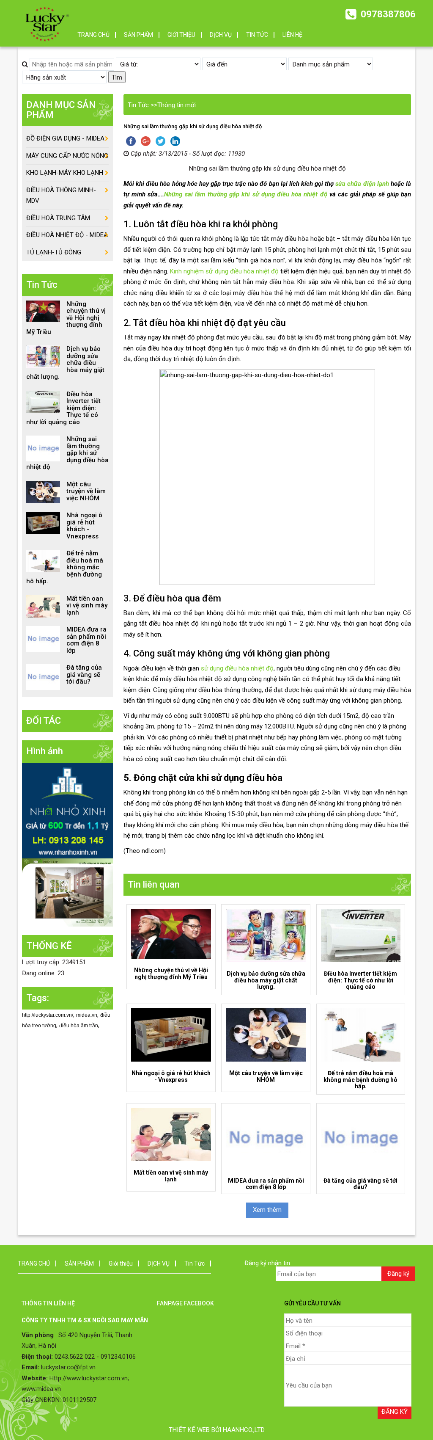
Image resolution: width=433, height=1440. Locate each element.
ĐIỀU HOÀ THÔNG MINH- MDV (61, 195)
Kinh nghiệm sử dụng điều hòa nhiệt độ (224, 271)
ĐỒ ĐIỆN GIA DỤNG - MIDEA (65, 138)
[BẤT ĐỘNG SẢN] (67, 892)
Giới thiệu (181, 34)
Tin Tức (257, 34)
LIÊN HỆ (292, 34)
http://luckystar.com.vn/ (47, 1015)
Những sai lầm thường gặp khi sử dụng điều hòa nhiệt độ (245, 194)
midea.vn (86, 1015)
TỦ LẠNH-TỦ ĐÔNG (53, 252)
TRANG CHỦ (93, 34)
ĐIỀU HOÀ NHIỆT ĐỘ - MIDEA (67, 235)
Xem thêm (267, 1210)
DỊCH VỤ (221, 34)
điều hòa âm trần (78, 1026)
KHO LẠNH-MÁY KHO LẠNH (64, 173)
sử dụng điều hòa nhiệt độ (237, 668)
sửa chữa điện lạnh (362, 184)
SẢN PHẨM (138, 34)
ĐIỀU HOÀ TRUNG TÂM (58, 218)
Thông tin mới (176, 105)
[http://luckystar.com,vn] (45, 23)
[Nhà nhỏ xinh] (67, 810)
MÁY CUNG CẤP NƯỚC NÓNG (67, 156)
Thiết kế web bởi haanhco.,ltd (217, 1430)
